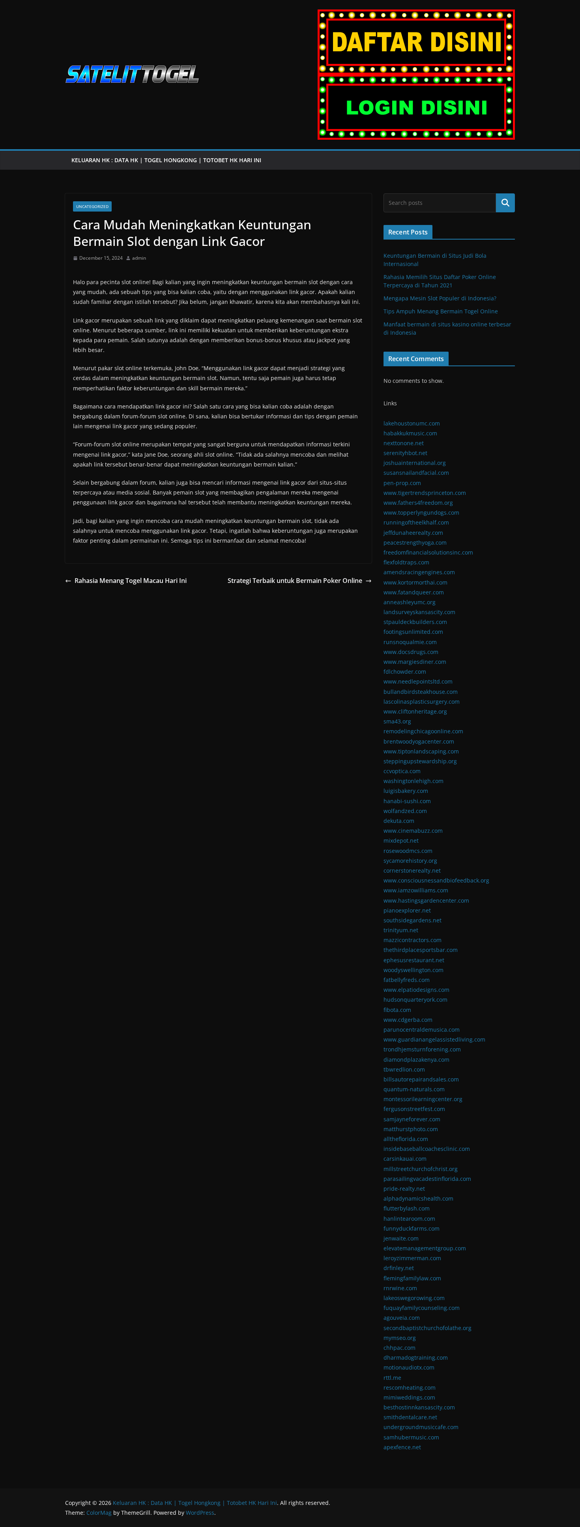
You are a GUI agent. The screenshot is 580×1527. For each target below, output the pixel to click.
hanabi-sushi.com (407, 801)
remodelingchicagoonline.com (423, 731)
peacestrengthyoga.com (415, 542)
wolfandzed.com (405, 811)
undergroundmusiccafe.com (421, 1427)
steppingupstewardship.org (420, 761)
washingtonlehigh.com (413, 781)
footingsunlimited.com (413, 631)
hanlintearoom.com (409, 1218)
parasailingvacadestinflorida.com (427, 1178)
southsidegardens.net (413, 920)
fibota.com (397, 1010)
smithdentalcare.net (410, 1417)
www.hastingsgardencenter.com (426, 900)
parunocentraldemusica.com (422, 1029)
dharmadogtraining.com (416, 1357)
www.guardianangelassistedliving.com (434, 1039)
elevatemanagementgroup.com (425, 1248)
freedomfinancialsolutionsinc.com (428, 552)
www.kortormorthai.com (415, 582)
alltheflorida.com (406, 1139)
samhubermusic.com (411, 1437)
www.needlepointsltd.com (418, 681)
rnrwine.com (400, 1288)
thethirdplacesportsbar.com (421, 950)
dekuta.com (399, 820)
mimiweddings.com (409, 1397)
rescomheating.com (410, 1387)
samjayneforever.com (412, 1119)
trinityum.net (401, 930)
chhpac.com (399, 1347)
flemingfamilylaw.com (412, 1278)
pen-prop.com (402, 483)
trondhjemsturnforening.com (422, 1049)
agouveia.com (402, 1317)
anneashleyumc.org (410, 602)
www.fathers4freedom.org (418, 502)
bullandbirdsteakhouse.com (421, 691)
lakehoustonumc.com (412, 423)
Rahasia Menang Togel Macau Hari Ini (131, 580)
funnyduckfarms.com (412, 1228)
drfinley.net (399, 1268)
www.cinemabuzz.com (413, 830)
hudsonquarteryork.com (415, 999)
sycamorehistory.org (410, 860)
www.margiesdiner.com (415, 661)
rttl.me (392, 1377)
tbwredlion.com (404, 1069)
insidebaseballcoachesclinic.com (427, 1148)
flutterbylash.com (407, 1208)
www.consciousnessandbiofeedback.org (436, 880)
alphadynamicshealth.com (418, 1198)
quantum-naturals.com (414, 1089)
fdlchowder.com (405, 671)
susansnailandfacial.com (416, 472)
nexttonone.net (404, 443)
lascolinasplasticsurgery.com (422, 701)
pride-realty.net (404, 1188)
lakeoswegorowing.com (414, 1298)
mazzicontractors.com (413, 940)
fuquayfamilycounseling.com (422, 1308)
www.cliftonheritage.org (415, 711)
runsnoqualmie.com (410, 642)
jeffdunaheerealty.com (413, 532)
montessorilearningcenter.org (423, 1099)
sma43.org (397, 721)
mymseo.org (400, 1338)
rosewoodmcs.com (408, 850)
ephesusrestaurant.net (414, 960)
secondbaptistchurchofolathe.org (427, 1328)
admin (139, 258)
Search (505, 203)
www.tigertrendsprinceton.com (425, 493)
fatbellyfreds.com (407, 980)
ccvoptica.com (402, 771)
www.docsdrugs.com (411, 652)
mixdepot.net (401, 840)
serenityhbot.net (405, 453)
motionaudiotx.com (409, 1367)
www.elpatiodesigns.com (416, 989)
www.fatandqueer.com (414, 592)
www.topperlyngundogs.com (421, 512)
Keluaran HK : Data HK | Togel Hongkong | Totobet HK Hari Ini (167, 160)
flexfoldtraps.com (406, 562)
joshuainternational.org (415, 463)
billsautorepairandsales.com (421, 1079)
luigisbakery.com (406, 790)
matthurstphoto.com (411, 1129)
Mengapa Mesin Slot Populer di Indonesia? (440, 298)
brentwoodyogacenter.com (419, 741)
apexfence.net (402, 1447)
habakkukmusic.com (410, 433)
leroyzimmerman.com (412, 1258)
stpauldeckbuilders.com (415, 622)
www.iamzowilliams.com (416, 890)
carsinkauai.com (405, 1158)
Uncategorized (92, 206)
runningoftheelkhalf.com (416, 522)
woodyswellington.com (413, 970)
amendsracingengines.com (419, 572)
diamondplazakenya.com (416, 1059)
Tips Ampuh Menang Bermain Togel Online (441, 311)
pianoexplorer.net (407, 910)
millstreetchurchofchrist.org (421, 1169)
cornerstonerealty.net (412, 870)
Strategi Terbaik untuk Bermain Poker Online (295, 580)
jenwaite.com (401, 1238)
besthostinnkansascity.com (419, 1407)
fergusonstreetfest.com (414, 1109)
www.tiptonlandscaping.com (421, 751)
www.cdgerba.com (408, 1019)
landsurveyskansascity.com (419, 612)
